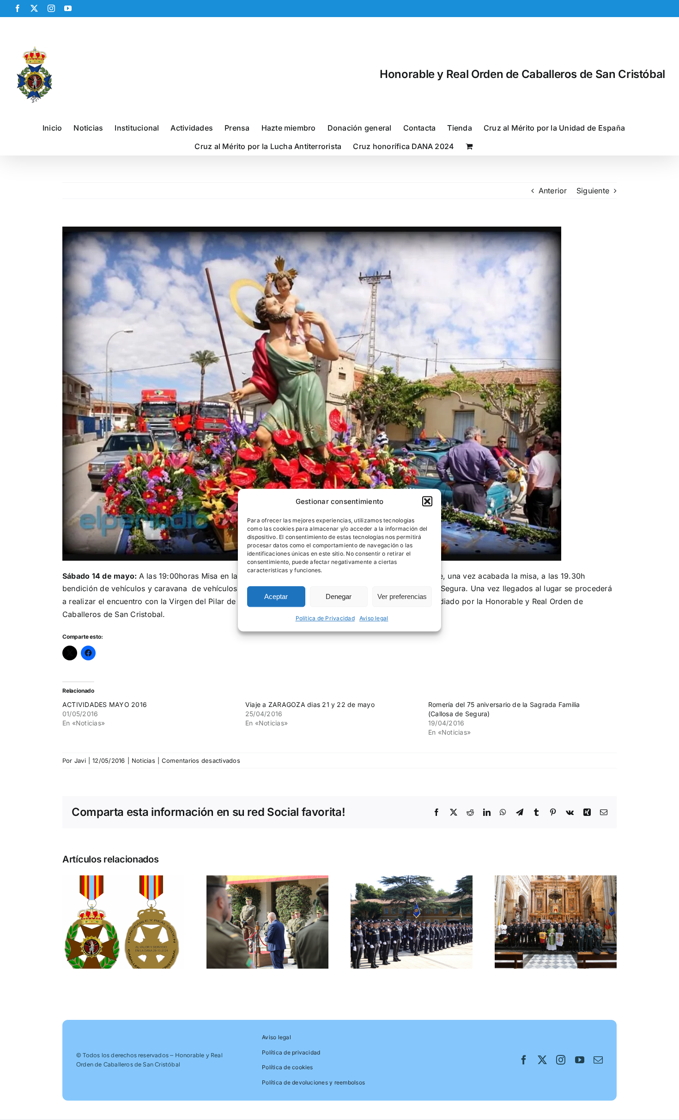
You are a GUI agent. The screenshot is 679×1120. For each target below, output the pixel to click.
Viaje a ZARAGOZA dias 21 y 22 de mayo (310, 704)
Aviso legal (373, 618)
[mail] (598, 1060)
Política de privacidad (291, 1052)
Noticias (143, 760)
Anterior (553, 190)
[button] (427, 501)
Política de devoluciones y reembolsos (313, 1082)
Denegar (339, 596)
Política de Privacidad (325, 618)
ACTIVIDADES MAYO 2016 (104, 704)
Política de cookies (287, 1067)
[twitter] (542, 1060)
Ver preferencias (402, 596)
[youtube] (579, 1060)
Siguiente (592, 190)
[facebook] (523, 1060)
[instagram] (560, 1060)
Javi (80, 760)
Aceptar (276, 596)
